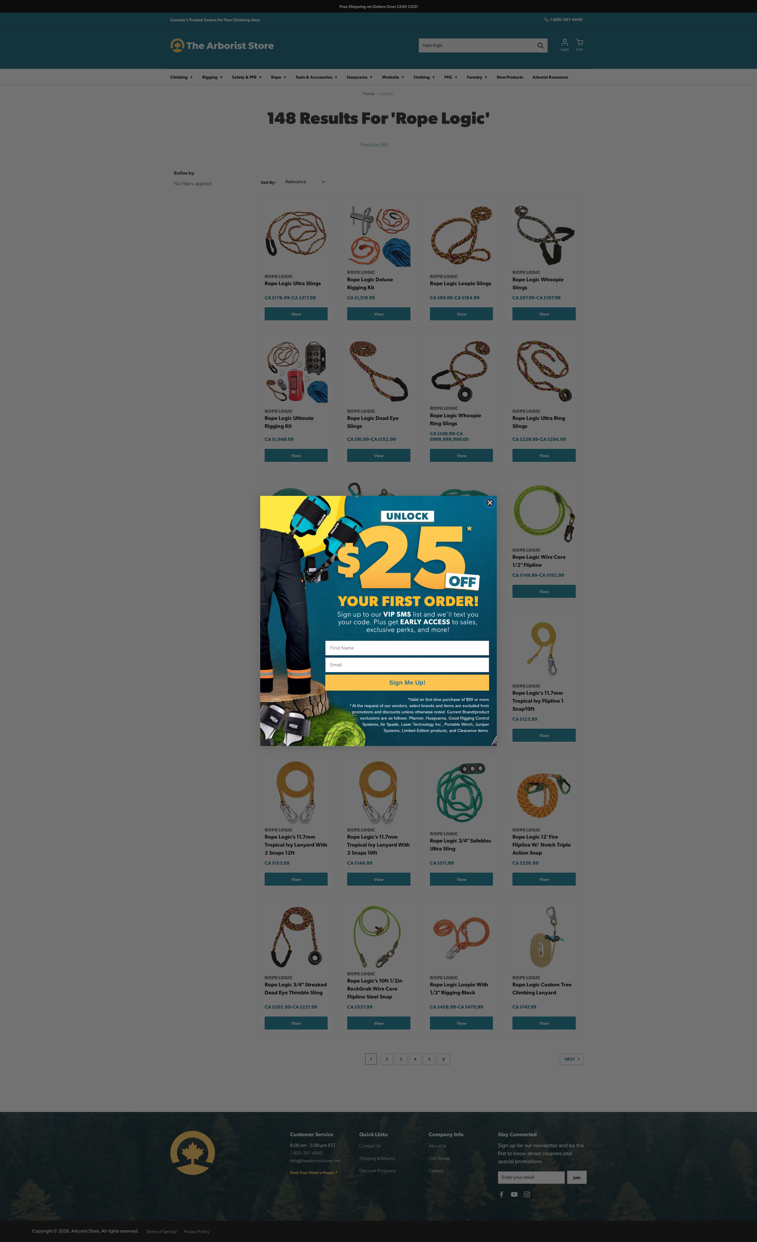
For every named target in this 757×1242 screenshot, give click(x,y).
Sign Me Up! (407, 682)
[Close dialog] (490, 502)
